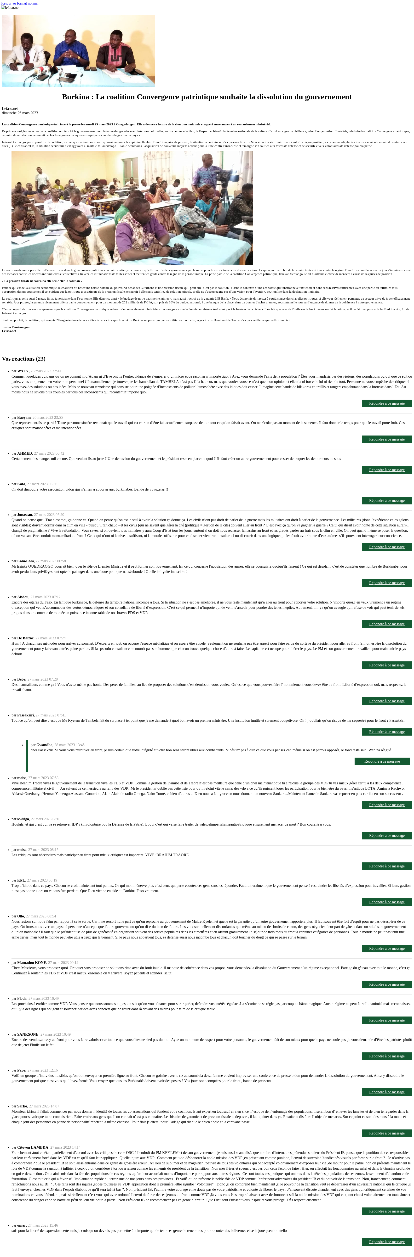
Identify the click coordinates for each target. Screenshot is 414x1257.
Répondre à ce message (387, 403)
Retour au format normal (19, 3)
